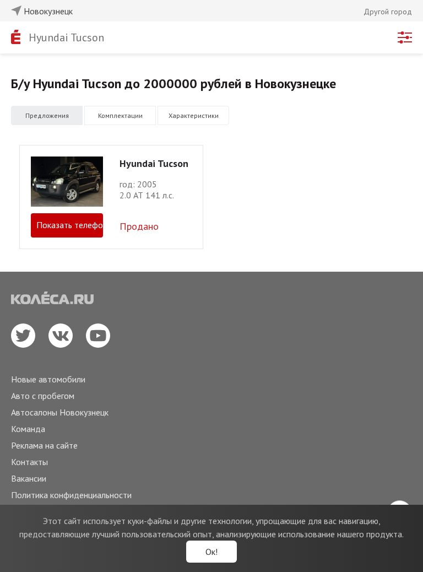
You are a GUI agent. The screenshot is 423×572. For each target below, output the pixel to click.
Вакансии (28, 478)
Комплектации (120, 115)
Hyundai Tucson (66, 37)
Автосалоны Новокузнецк (60, 412)
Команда (28, 428)
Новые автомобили (48, 379)
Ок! (211, 551)
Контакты (29, 461)
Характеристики (194, 115)
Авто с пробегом (42, 395)
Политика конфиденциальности (71, 494)
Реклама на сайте (44, 445)
